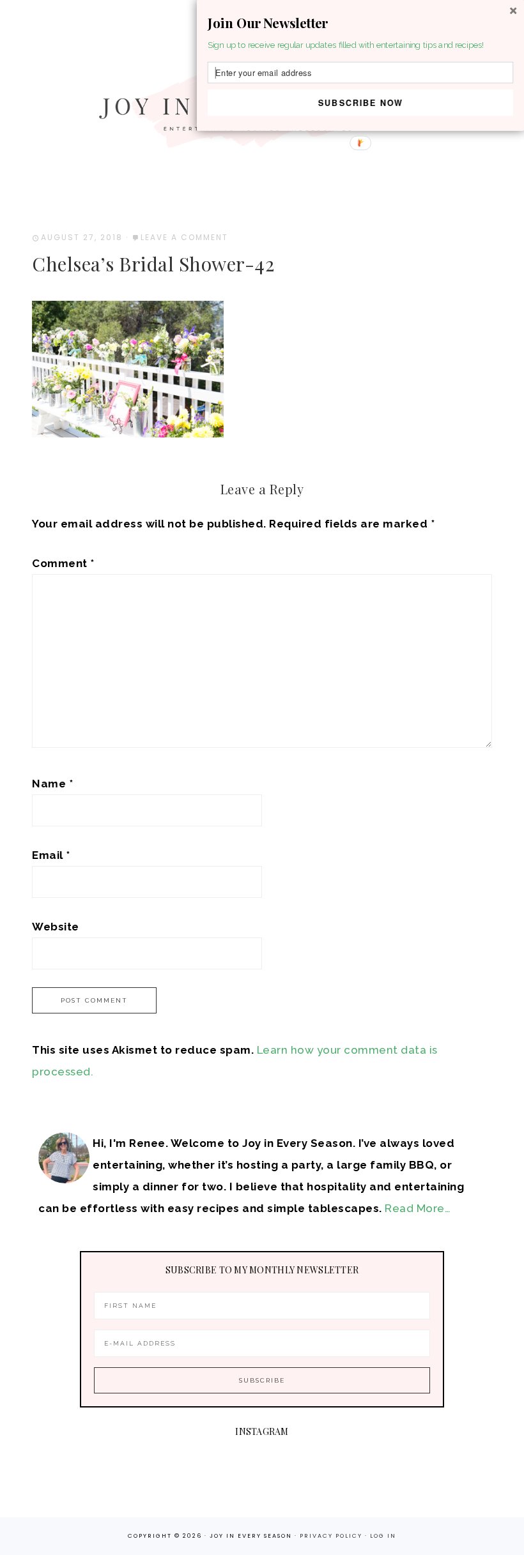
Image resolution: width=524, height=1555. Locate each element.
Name (52, 783)
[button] (360, 23)
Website (55, 926)
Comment (63, 563)
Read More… (418, 1208)
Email (51, 855)
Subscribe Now (360, 102)
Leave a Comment (184, 237)
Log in (383, 1536)
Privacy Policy (332, 1536)
